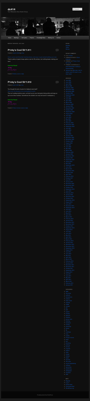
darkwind (68, 70)
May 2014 (68, 213)
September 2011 (70, 270)
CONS (67, 304)
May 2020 (68, 163)
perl (67, 341)
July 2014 (68, 209)
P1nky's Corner (16, 108)
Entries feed (69, 384)
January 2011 (69, 285)
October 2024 (69, 110)
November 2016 (70, 185)
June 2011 (68, 276)
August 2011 (69, 272)
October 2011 (69, 268)
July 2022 (68, 145)
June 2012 (68, 253)
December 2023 (70, 124)
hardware (68, 323)
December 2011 (70, 265)
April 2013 (68, 237)
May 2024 (68, 119)
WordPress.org (70, 388)
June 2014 (68, 211)
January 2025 (69, 106)
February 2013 (69, 241)
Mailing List (51, 37)
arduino (68, 299)
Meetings (16, 37)
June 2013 (68, 233)
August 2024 (69, 113)
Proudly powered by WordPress (45, 395)
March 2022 (69, 150)
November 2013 (70, 224)
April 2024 (68, 121)
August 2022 (69, 143)
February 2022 (69, 152)
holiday (68, 324)
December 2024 (70, 108)
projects (68, 348)
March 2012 (69, 259)
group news (69, 319)
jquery (67, 328)
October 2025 (69, 93)
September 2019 (70, 165)
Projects (32, 37)
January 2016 (69, 194)
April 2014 (68, 215)
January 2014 (69, 220)
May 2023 (68, 132)
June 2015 (68, 204)
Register (68, 381)
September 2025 (70, 95)
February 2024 (69, 123)
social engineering (71, 363)
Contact (59, 37)
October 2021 (69, 158)
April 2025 (68, 100)
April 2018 (68, 174)
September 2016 (70, 189)
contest (68, 306)
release (68, 356)
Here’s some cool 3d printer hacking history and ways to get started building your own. (32, 57)
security (68, 359)
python (68, 350)
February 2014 (69, 218)
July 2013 (68, 231)
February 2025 (69, 104)
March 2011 (69, 281)
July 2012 (68, 252)
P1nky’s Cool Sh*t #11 (19, 49)
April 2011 (68, 279)
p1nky (22, 53)
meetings (68, 332)
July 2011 (68, 274)
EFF (67, 310)
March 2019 (69, 169)
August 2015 (69, 202)
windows (68, 372)
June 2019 (68, 167)
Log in (67, 382)
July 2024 (68, 115)
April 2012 (68, 257)
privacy (68, 346)
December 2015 (70, 196)
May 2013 (68, 235)
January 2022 (69, 154)
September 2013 (70, 228)
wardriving (69, 369)
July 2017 (68, 180)
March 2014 (69, 217)
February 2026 (69, 88)
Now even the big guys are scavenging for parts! (21, 91)
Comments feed (70, 386)
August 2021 (69, 161)
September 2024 (70, 111)
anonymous (69, 297)
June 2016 (68, 191)
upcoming (68, 367)
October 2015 (69, 198)
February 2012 (69, 261)
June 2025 (68, 99)
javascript (68, 326)
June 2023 (68, 130)
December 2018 (70, 170)
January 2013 (69, 242)
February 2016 (69, 193)
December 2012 (70, 244)
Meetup (67, 49)
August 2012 (69, 250)
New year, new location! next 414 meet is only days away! (74, 72)
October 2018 (69, 172)
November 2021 (70, 156)
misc (67, 334)
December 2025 (70, 89)
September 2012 (70, 248)
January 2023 (69, 135)
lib (66, 330)
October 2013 (69, 226)
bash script (69, 300)
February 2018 (69, 176)
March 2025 (69, 102)
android (68, 295)
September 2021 (70, 159)
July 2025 (68, 97)
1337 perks (24, 37)
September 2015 (70, 200)
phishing (68, 343)
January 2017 (69, 182)
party (67, 339)
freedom (68, 317)
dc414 (11, 9)
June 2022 (68, 147)
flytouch (68, 315)
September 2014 (70, 207)
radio (67, 352)
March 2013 (69, 239)
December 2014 (70, 206)
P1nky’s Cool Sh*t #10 (19, 82)
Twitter (67, 47)
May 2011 (68, 277)
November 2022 (70, 139)
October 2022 (69, 141)
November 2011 (70, 266)
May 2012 (68, 255)
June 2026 (68, 82)
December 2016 (70, 183)
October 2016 (69, 187)
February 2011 (69, 283)
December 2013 (70, 222)
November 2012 (70, 246)
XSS (67, 374)
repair (67, 358)
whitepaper (69, 370)
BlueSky (68, 45)
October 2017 (69, 178)
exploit (67, 311)
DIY (67, 308)
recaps (67, 354)
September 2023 (70, 126)
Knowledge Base (41, 37)
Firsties (14, 74)
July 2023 (68, 128)
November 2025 (70, 91)
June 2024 (68, 117)
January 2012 (69, 263)
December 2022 (70, 137)
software (68, 365)
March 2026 (69, 86)
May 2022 (68, 148)
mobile (68, 335)
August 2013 (69, 229)
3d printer (68, 293)
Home (9, 37)
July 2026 (68, 80)
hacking (68, 321)
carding (68, 302)
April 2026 (68, 84)
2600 (67, 291)
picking (68, 345)
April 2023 (68, 134)
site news (68, 361)
